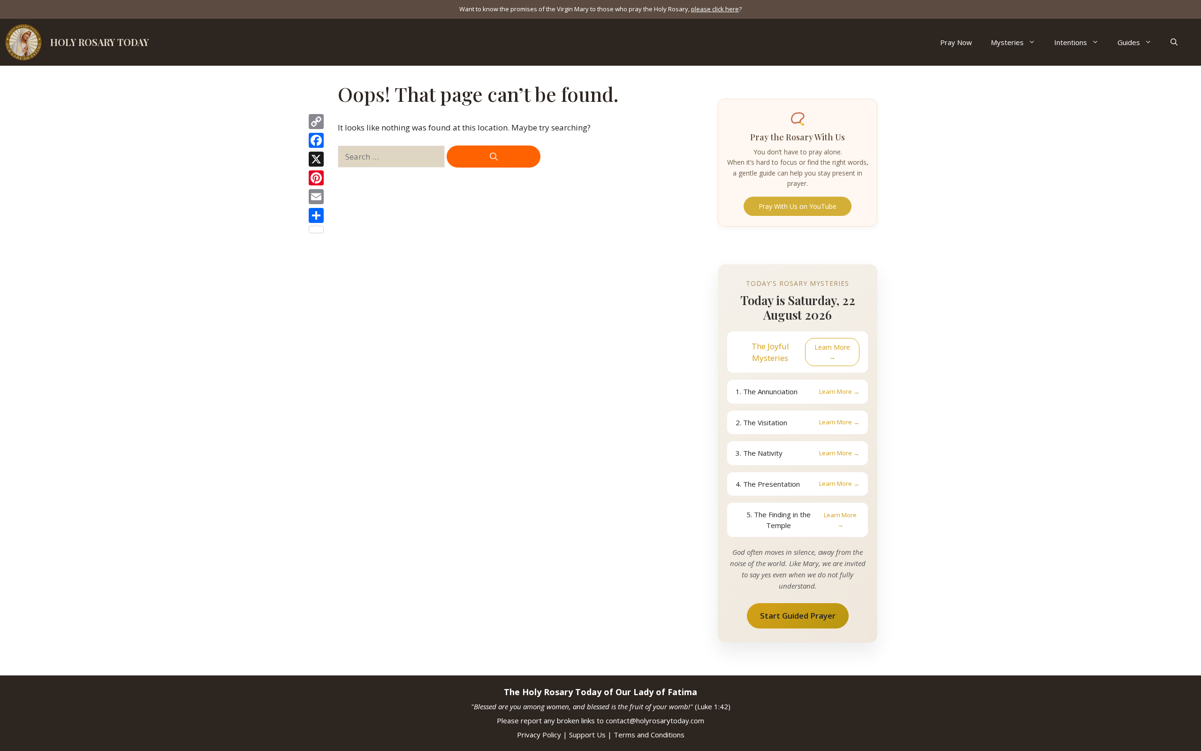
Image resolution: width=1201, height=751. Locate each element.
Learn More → (832, 352)
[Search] (493, 157)
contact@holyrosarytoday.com (655, 720)
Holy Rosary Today (99, 42)
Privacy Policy (539, 734)
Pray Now (956, 42)
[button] (1174, 42)
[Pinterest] (316, 178)
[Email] (316, 196)
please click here (715, 9)
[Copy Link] (316, 121)
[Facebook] (316, 140)
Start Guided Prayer (798, 615)
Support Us (587, 734)
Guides (1128, 42)
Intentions (1070, 42)
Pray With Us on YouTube (797, 206)
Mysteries (1007, 42)
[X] (316, 159)
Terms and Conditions (649, 734)
